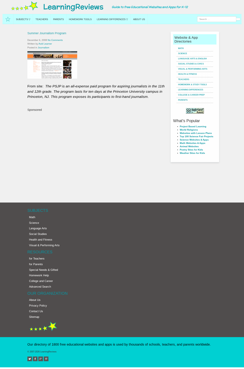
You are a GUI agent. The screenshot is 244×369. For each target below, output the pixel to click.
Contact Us (36, 311)
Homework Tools (80, 19)
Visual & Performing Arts (192, 69)
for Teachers (36, 258)
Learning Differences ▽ (112, 19)
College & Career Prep (191, 95)
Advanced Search (40, 286)
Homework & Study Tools (192, 84)
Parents (58, 19)
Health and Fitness (40, 239)
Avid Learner (45, 43)
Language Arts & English (192, 58)
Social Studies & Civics (191, 64)
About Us (139, 19)
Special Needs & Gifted (43, 269)
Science (182, 53)
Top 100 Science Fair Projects (196, 136)
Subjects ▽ (23, 19)
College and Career (41, 281)
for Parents (36, 264)
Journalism (43, 47)
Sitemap (34, 316)
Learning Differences (190, 90)
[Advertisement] (97, 155)
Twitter (31, 358)
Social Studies (38, 234)
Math (181, 48)
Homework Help (39, 275)
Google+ (42, 358)
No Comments (55, 40)
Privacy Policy (38, 305)
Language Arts (38, 228)
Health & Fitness (187, 74)
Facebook (37, 358)
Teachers (42, 19)
